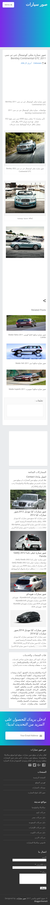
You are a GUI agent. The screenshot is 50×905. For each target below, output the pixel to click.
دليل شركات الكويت (37, 832)
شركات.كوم (40, 812)
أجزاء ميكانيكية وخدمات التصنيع (34, 672)
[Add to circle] (39, 765)
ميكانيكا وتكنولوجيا (38, 807)
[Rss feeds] (30, 765)
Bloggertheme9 (40, 901)
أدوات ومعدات (16, 672)
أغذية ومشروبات (39, 675)
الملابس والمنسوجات (26, 692)
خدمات (23, 703)
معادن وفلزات (32, 703)
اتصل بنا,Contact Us (36, 476)
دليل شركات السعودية (37, 822)
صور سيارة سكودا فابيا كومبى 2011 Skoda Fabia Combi (27, 335)
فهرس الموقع (40, 782)
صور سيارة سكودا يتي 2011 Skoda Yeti (30, 363)
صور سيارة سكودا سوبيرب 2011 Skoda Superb (27, 389)
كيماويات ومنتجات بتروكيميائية (22, 698)
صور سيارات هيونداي (36, 594)
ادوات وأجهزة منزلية (33, 681)
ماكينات (42, 701)
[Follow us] (34, 765)
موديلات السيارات (38, 787)
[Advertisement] (25, 28)
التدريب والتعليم (26, 686)
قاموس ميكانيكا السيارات (36, 842)
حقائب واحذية (31, 695)
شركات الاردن (40, 837)
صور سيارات (21, 898)
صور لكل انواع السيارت (36, 792)
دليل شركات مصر (38, 817)
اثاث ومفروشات (32, 678)
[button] (44, 301)
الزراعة (35, 689)
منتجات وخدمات (34, 665)
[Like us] (44, 765)
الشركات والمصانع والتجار (26, 662)
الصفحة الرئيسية (39, 777)
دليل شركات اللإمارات (37, 827)
